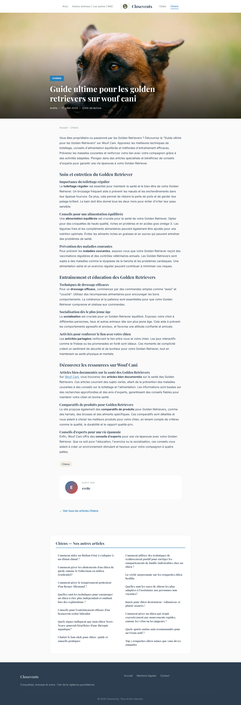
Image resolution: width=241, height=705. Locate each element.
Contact (165, 675)
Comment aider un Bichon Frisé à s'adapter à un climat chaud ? (86, 557)
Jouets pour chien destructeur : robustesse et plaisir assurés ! (152, 603)
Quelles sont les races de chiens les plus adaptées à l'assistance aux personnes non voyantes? (151, 590)
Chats (162, 6)
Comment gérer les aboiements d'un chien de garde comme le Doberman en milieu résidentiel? (86, 571)
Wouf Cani (72, 377)
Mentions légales (146, 675)
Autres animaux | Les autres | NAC (92, 6)
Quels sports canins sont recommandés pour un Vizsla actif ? (152, 631)
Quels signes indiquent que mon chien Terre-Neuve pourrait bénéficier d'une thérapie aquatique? (86, 625)
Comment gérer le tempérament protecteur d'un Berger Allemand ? (85, 584)
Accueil (63, 127)
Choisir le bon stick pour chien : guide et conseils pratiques (83, 639)
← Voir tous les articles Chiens (78, 510)
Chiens (174, 6)
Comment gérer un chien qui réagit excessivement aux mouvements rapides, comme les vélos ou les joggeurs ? (150, 617)
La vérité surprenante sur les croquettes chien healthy (153, 576)
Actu (65, 6)
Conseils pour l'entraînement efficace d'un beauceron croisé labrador (84, 611)
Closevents (142, 6)
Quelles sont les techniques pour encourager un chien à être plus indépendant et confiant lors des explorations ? (85, 598)
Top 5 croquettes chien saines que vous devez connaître (153, 642)
